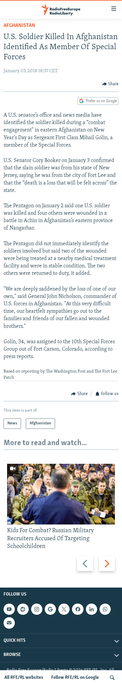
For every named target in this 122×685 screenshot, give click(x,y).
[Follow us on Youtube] (9, 609)
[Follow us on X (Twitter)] (64, 609)
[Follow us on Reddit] (22, 609)
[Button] (110, 84)
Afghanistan (19, 25)
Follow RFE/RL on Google (75, 677)
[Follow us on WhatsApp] (105, 609)
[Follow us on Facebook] (77, 609)
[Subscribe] (9, 622)
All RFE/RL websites (23, 677)
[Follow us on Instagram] (36, 609)
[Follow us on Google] (50, 609)
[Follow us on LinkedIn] (91, 609)
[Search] (112, 677)
